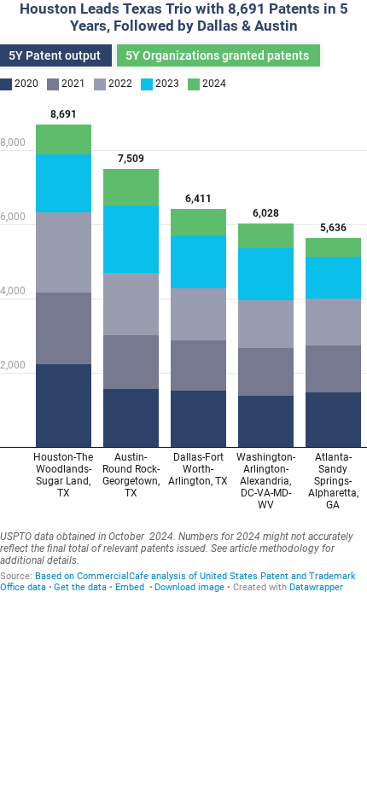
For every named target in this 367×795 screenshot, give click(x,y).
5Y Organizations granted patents (218, 55)
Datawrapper (316, 587)
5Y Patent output (56, 55)
